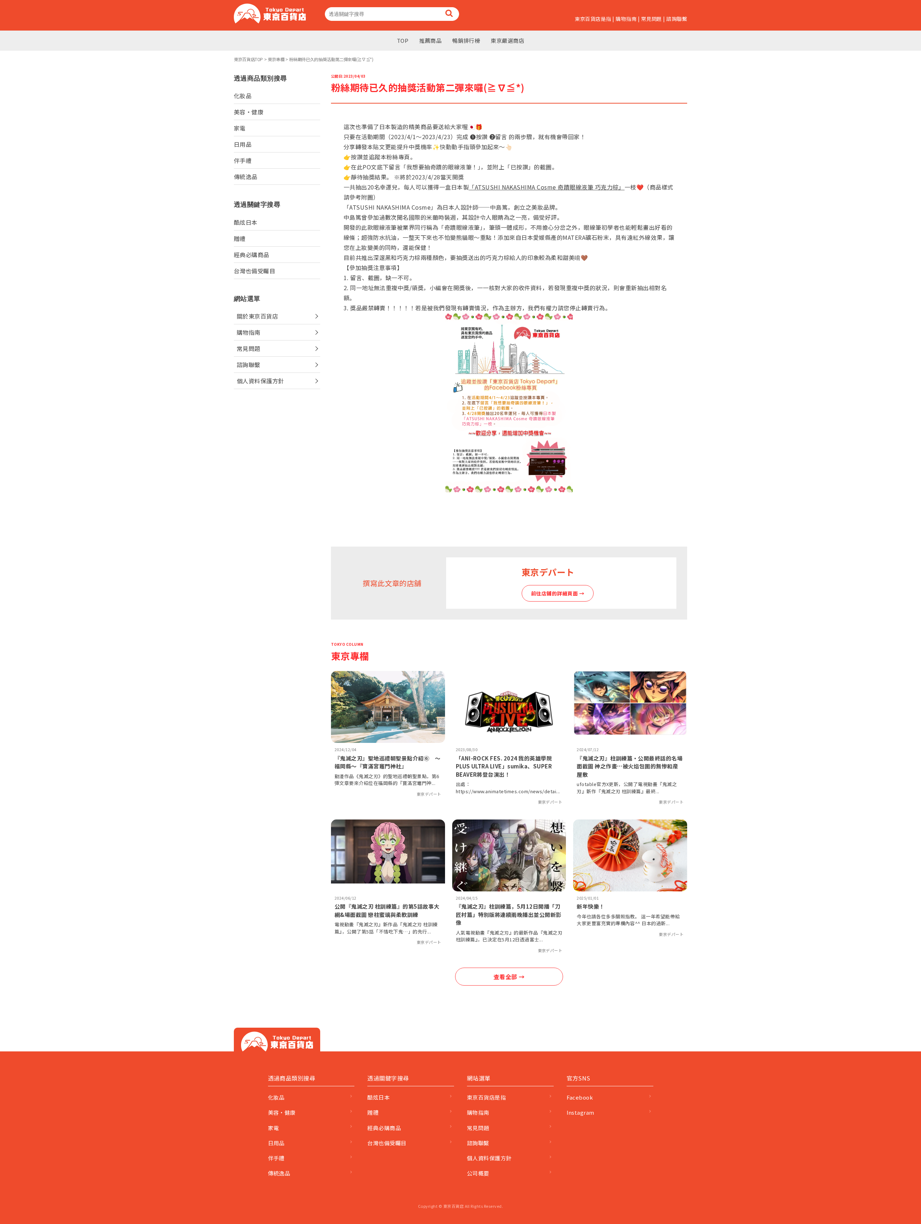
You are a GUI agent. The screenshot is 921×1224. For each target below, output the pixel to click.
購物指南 (626, 18)
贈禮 (240, 238)
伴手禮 (242, 160)
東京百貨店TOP (248, 59)
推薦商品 (430, 40)
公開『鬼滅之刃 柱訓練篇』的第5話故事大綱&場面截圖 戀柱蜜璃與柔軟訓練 (387, 910)
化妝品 (242, 95)
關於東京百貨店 (257, 316)
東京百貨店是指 (593, 18)
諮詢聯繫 (676, 18)
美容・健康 (248, 112)
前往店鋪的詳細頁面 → (557, 593)
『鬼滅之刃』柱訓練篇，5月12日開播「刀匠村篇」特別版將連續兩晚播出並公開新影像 (509, 914)
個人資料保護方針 (260, 380)
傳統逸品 (246, 176)
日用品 (242, 144)
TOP (402, 40)
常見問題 (651, 18)
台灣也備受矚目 (254, 270)
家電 (240, 128)
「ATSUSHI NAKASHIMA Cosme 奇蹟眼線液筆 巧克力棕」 (547, 187)
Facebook (580, 1097)
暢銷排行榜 (466, 40)
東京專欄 (276, 59)
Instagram (580, 1112)
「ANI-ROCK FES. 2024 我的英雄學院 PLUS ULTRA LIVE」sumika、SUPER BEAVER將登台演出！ (504, 766)
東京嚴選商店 (507, 40)
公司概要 (478, 1173)
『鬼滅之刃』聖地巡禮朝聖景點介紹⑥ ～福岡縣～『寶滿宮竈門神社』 (387, 762)
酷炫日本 (246, 222)
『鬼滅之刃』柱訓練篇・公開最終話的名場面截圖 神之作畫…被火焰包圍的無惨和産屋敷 (629, 766)
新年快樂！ (590, 906)
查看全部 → (509, 976)
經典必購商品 (251, 254)
